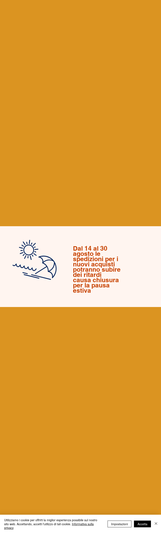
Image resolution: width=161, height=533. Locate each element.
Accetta (142, 524)
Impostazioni (119, 524)
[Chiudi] (155, 524)
